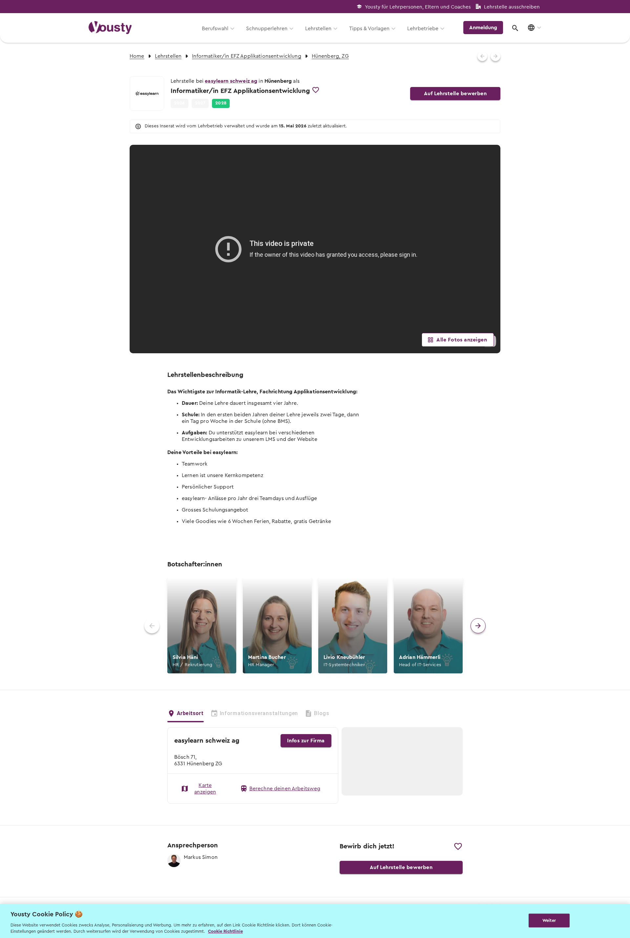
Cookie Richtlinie (225, 931)
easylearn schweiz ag (231, 81)
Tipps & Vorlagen (369, 28)
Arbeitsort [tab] (190, 713)
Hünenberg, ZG (330, 56)
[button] (221, 103)
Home (137, 56)
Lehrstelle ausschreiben (512, 7)
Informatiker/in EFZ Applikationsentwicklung (246, 56)
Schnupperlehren (266, 28)
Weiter (549, 920)
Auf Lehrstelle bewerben (455, 93)
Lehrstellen (318, 28)
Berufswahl (215, 28)
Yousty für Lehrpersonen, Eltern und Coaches (418, 7)
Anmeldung (483, 27)
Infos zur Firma (306, 740)
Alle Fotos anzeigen (461, 339)
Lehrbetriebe (422, 28)
